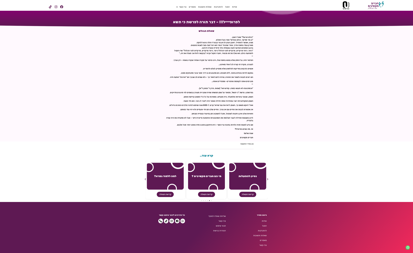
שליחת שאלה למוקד (217, 216)
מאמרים (192, 7)
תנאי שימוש (221, 226)
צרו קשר (182, 7)
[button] (145, 179)
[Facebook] (61, 7)
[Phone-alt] (160, 221)
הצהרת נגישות (219, 230)
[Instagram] (56, 7)
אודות (234, 7)
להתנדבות (218, 7)
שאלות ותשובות (205, 7)
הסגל (227, 7)
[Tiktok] (50, 7)
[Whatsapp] (182, 221)
